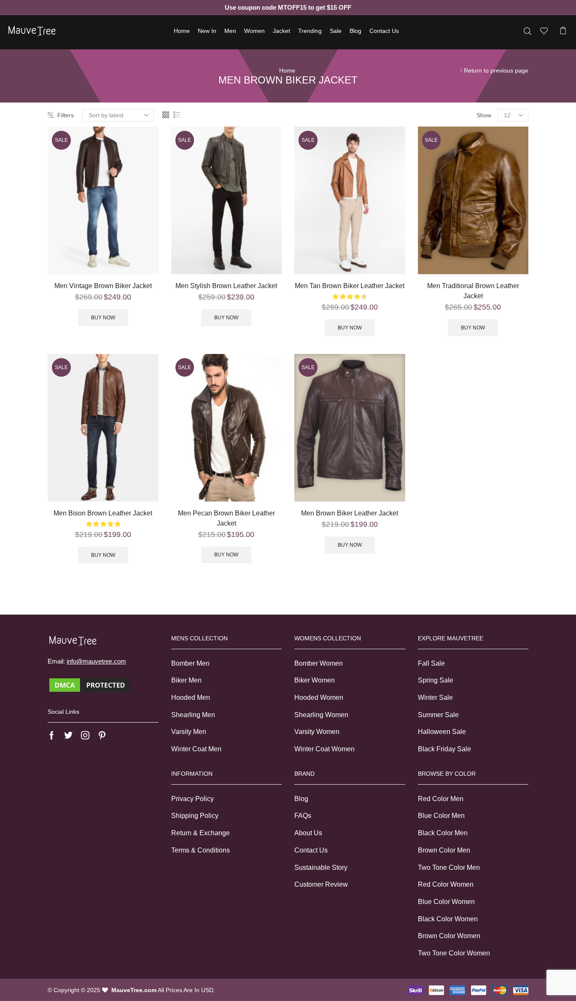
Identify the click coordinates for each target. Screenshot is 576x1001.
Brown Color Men (444, 850)
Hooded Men (190, 697)
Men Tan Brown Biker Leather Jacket (349, 285)
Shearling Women (321, 714)
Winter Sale (435, 697)
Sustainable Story (320, 867)
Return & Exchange (200, 832)
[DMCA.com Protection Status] (90, 684)
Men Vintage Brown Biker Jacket (103, 285)
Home (182, 30)
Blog (355, 30)
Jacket (281, 30)
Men (230, 30)
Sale (336, 30)
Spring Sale (435, 680)
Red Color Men (440, 798)
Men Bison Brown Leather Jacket (103, 513)
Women (254, 30)
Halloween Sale (442, 731)
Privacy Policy (192, 798)
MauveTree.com (133, 990)
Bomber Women (318, 663)
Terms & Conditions (200, 850)
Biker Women (314, 680)
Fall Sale (431, 663)
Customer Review (321, 884)
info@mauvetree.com (96, 661)
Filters (65, 115)
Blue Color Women (446, 901)
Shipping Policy (194, 815)
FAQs (302, 815)
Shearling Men (193, 714)
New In (207, 30)
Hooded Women (318, 697)
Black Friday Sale (444, 749)
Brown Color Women (449, 935)
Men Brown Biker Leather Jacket (349, 513)
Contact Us (384, 30)
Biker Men (186, 680)
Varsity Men (188, 731)
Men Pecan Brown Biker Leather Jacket (226, 518)
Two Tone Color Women (454, 953)
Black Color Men (443, 832)
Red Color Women (446, 884)
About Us (308, 832)
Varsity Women (316, 731)
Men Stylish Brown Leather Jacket (226, 285)
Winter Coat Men (196, 749)
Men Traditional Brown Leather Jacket (473, 290)
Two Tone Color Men (449, 867)
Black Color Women (448, 919)
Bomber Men (190, 663)
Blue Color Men (441, 815)
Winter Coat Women (324, 749)
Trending (310, 30)
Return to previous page (496, 70)
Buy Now (103, 318)
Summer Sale (438, 714)
